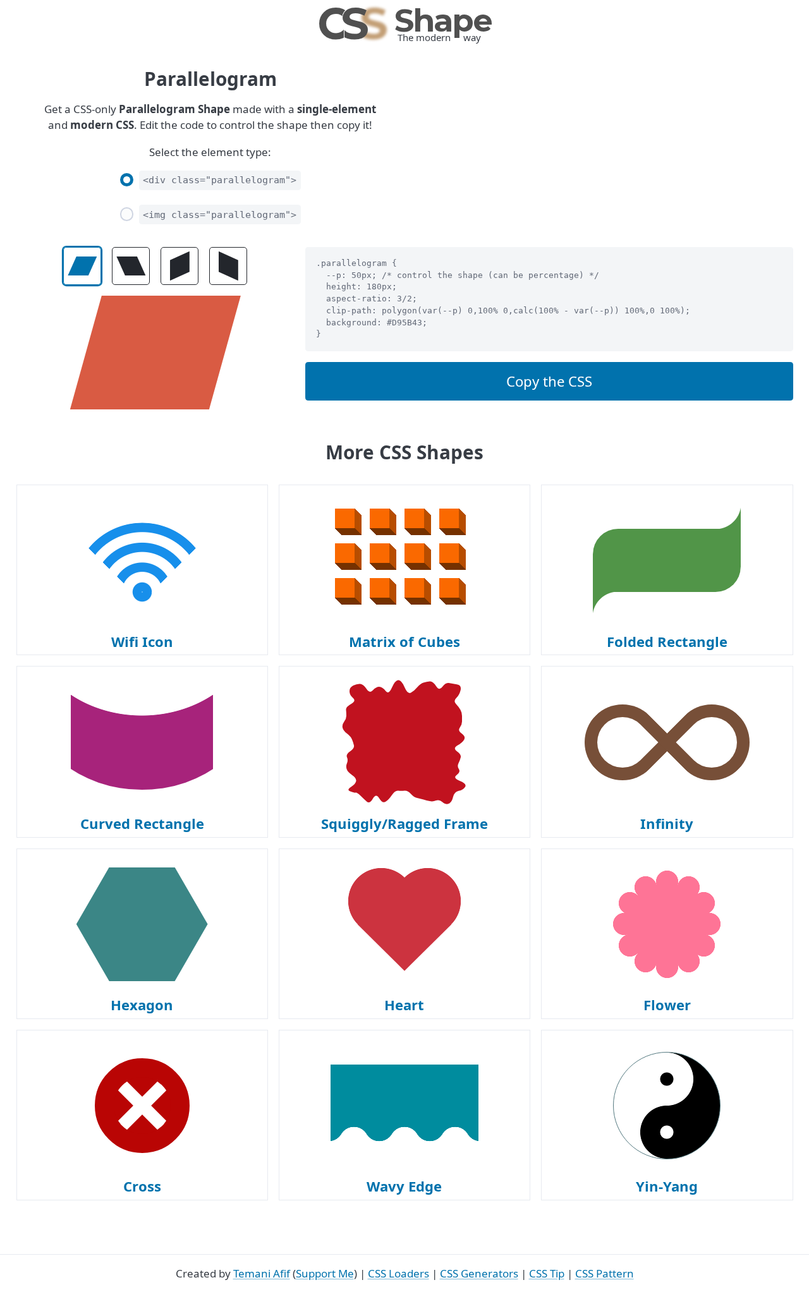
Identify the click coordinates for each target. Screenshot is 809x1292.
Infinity (666, 823)
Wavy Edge (404, 1185)
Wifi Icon (142, 641)
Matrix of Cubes (404, 641)
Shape (404, 20)
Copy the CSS (549, 380)
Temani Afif (261, 1273)
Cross (142, 1185)
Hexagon (142, 1004)
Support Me (325, 1273)
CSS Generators (479, 1273)
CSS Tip (546, 1273)
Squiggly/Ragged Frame (404, 823)
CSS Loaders (398, 1273)
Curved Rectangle (142, 823)
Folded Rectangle (667, 641)
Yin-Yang (667, 1185)
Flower (667, 1004)
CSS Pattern (604, 1273)
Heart (404, 1004)
